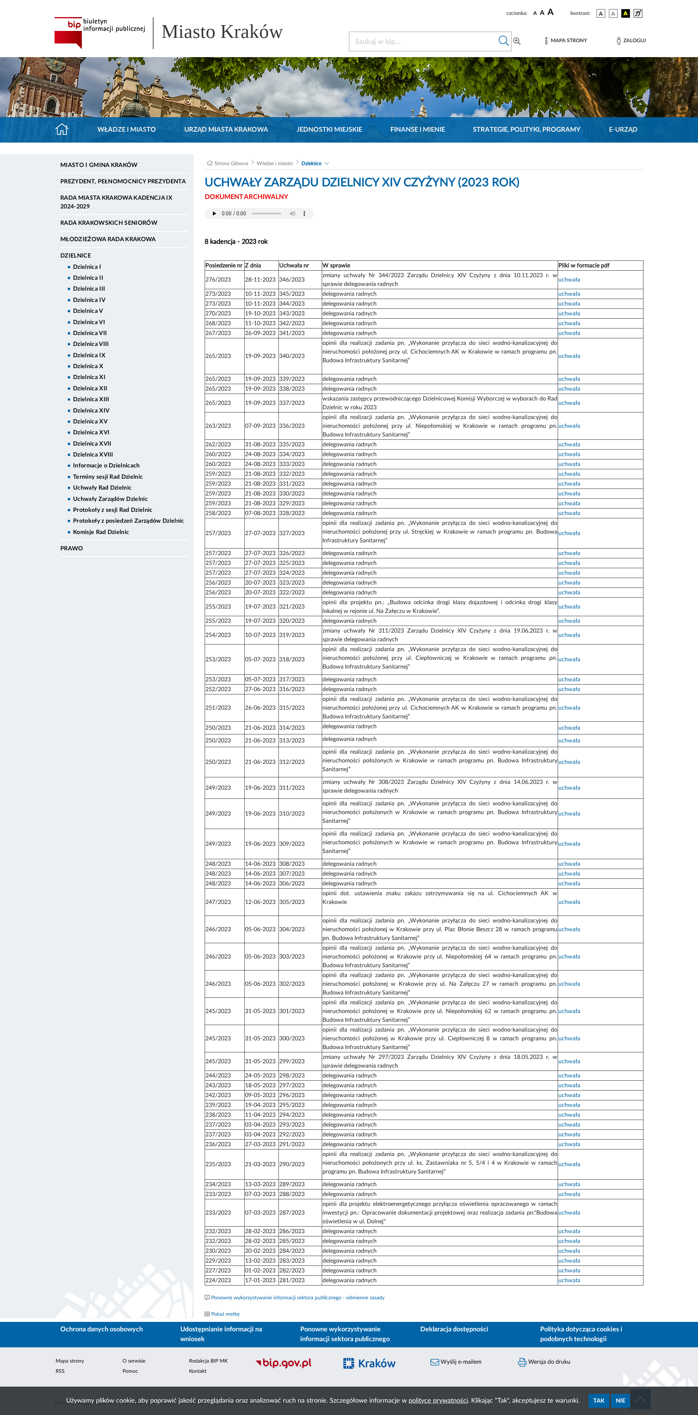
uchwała (569, 280)
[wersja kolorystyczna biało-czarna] (613, 13)
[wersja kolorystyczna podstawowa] (600, 13)
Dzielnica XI (89, 377)
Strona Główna (231, 163)
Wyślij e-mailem (460, 1362)
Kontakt (197, 1371)
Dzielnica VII (90, 333)
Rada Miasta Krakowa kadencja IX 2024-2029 (116, 202)
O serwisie (134, 1361)
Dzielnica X (88, 366)
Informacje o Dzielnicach (106, 466)
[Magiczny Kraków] (380, 1367)
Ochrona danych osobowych (101, 1329)
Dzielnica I (87, 267)
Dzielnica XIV (91, 411)
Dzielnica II (88, 278)
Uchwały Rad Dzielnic (102, 488)
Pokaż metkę (225, 1314)
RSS (60, 1371)
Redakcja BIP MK (208, 1361)
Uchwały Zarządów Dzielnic (110, 499)
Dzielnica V (88, 311)
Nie (620, 1401)
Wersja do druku (548, 1362)
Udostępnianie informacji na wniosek (221, 1334)
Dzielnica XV (90, 421)
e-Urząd (623, 130)
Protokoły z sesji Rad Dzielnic (113, 510)
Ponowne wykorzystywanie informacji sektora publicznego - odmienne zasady (298, 1297)
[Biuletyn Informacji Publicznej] (292, 1367)
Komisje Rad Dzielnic (101, 532)
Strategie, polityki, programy (527, 130)
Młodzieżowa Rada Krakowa (108, 239)
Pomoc (130, 1371)
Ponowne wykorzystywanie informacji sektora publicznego (345, 1334)
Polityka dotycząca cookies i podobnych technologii (581, 1334)
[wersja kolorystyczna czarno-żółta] (625, 13)
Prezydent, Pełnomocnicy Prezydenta (123, 181)
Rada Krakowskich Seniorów (108, 223)
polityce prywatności (438, 1401)
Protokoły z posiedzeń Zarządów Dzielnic (128, 521)
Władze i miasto (126, 130)
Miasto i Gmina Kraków (99, 165)
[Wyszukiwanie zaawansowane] (517, 41)
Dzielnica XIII (91, 399)
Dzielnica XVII (92, 444)
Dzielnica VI (89, 322)
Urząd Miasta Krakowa (226, 130)
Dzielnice (75, 256)
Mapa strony (70, 1361)
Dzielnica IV (89, 300)
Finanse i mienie (417, 130)
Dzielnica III (89, 289)
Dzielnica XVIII (93, 455)
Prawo (71, 548)
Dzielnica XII (90, 388)
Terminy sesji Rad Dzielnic (108, 477)
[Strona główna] (65, 130)
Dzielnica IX (89, 355)
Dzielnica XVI (91, 432)
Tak (599, 1401)
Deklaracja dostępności (454, 1329)
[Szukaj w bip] (504, 41)
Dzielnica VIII (91, 344)
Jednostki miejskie (329, 130)
